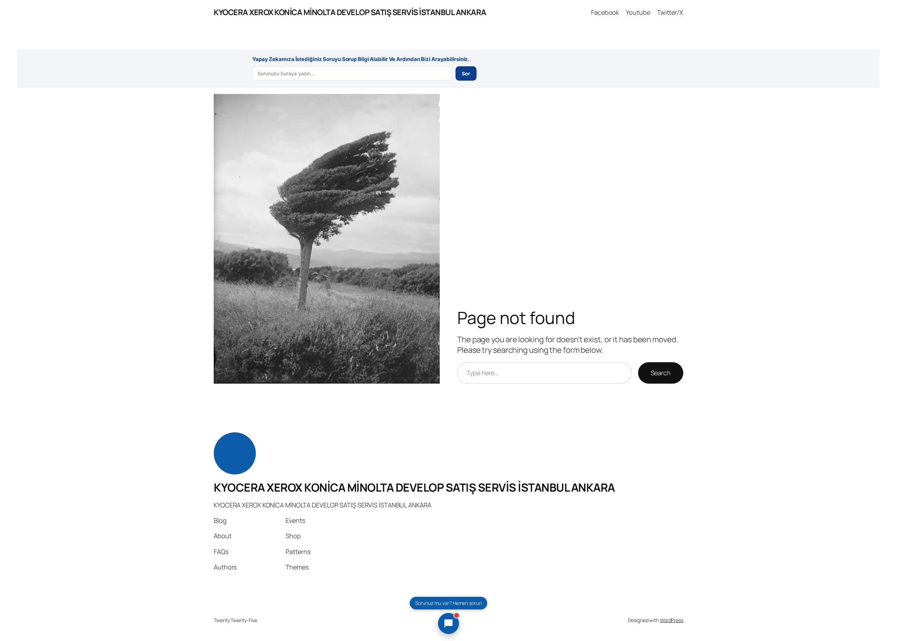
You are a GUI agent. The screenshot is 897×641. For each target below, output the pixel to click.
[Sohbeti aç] (448, 623)
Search (661, 373)
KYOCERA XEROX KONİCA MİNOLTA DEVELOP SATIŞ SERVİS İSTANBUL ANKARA (350, 12)
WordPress (671, 620)
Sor (466, 73)
